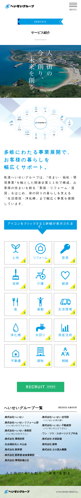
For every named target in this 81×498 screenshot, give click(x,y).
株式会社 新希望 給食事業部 (19, 455)
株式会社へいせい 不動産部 (56, 427)
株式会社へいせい (14, 417)
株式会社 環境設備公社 (17, 460)
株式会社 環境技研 (14, 438)
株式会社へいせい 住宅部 (55, 418)
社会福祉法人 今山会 (16, 444)
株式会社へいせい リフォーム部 (22, 424)
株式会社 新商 (49, 444)
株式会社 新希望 (13, 449)
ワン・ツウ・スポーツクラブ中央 (60, 433)
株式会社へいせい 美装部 (18, 432)
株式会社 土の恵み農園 (54, 449)
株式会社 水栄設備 (52, 438)
